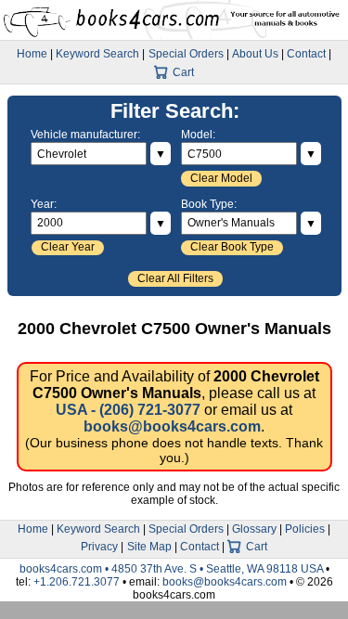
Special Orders (186, 53)
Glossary (254, 528)
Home (32, 53)
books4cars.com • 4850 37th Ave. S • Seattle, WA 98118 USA (172, 568)
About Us (255, 53)
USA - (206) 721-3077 (128, 410)
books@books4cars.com (172, 426)
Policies (305, 528)
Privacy (99, 546)
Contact (306, 53)
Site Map (149, 546)
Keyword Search (97, 53)
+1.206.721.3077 (76, 581)
